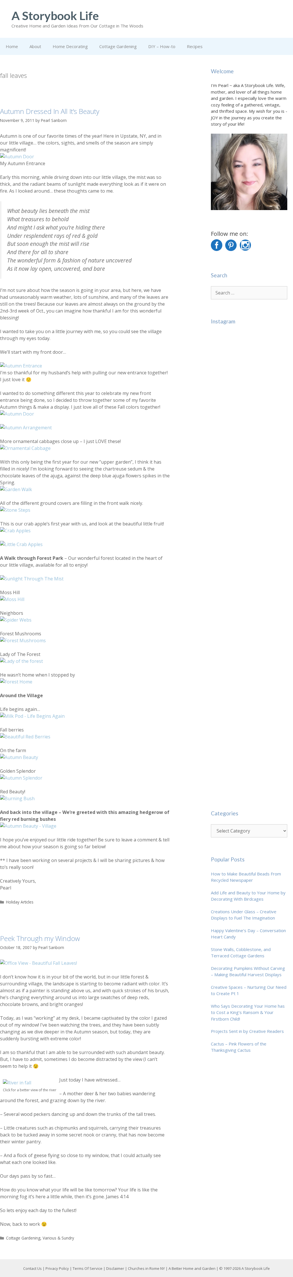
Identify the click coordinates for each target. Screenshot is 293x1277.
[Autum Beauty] (19, 757)
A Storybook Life (55, 16)
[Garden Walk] (16, 489)
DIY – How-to (161, 46)
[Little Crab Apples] (21, 544)
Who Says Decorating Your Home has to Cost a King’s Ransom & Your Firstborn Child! (248, 1012)
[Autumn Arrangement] (26, 427)
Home (12, 46)
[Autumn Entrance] (21, 366)
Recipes (195, 46)
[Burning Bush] (17, 798)
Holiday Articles (19, 902)
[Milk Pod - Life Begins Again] (32, 716)
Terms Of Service (87, 1268)
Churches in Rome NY (146, 1268)
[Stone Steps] (15, 510)
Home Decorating (70, 46)
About (35, 46)
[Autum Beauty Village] (28, 826)
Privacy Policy (57, 1268)
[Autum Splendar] (21, 778)
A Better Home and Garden (192, 1268)
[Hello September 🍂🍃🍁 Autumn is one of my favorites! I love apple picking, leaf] (249, 370)
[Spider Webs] (15, 620)
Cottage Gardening (118, 46)
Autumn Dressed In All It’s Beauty (49, 111)
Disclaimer (115, 1268)
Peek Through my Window (40, 938)
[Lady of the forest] (21, 661)
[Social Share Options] (216, 406)
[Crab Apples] (15, 530)
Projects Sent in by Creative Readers (247, 1031)
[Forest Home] (16, 682)
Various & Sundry (58, 1238)
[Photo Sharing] (38, 963)
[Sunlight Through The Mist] (32, 579)
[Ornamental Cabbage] (25, 448)
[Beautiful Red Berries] (25, 737)
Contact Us (32, 1268)
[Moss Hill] (12, 599)
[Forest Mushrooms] (23, 640)
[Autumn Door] (17, 156)
